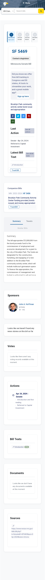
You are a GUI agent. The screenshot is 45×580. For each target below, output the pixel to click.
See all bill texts (29, 155)
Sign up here (23, 96)
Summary (17, 221)
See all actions (27, 131)
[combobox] (8, 11)
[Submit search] (41, 11)
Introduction (18, 165)
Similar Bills (22, 228)
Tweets (29, 221)
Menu (27, 3)
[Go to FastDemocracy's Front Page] (4, 4)
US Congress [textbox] (8, 11)
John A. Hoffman (26, 304)
